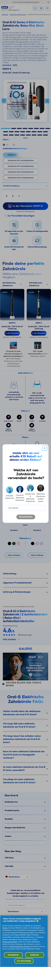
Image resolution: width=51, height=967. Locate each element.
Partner (5, 928)
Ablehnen (34, 955)
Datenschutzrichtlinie (9, 942)
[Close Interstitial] (44, 448)
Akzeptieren (13, 955)
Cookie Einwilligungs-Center (19, 946)
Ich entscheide (24, 961)
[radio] (10, 493)
